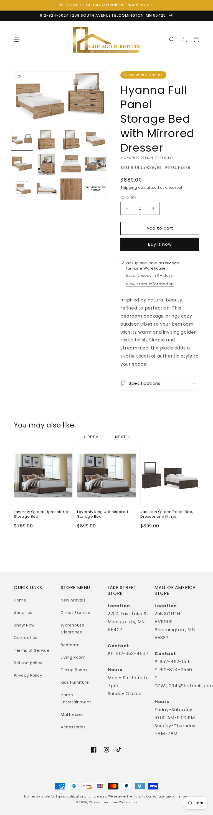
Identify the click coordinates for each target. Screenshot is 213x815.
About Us (23, 612)
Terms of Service (32, 650)
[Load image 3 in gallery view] (71, 140)
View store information (150, 284)
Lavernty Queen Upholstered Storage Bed (42, 514)
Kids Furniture (75, 682)
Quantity (128, 197)
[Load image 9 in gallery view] (22, 189)
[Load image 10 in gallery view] (47, 189)
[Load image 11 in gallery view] (71, 189)
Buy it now (160, 244)
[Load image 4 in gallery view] (96, 140)
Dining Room (74, 670)
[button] (17, 39)
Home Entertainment (76, 698)
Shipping (128, 187)
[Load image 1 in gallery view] (22, 140)
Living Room (73, 657)
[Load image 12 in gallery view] (96, 189)
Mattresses (72, 714)
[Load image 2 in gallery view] (47, 140)
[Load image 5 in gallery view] (22, 164)
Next (120, 437)
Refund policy (28, 663)
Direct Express (75, 612)
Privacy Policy (28, 675)
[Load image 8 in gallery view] (96, 164)
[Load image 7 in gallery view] (71, 164)
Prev (92, 437)
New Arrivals (73, 600)
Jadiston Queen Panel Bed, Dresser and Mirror (166, 514)
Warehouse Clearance (72, 628)
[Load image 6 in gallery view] (47, 164)
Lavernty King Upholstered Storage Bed (102, 514)
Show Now (24, 625)
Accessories (73, 727)
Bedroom (70, 645)
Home (20, 600)
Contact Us (25, 637)
